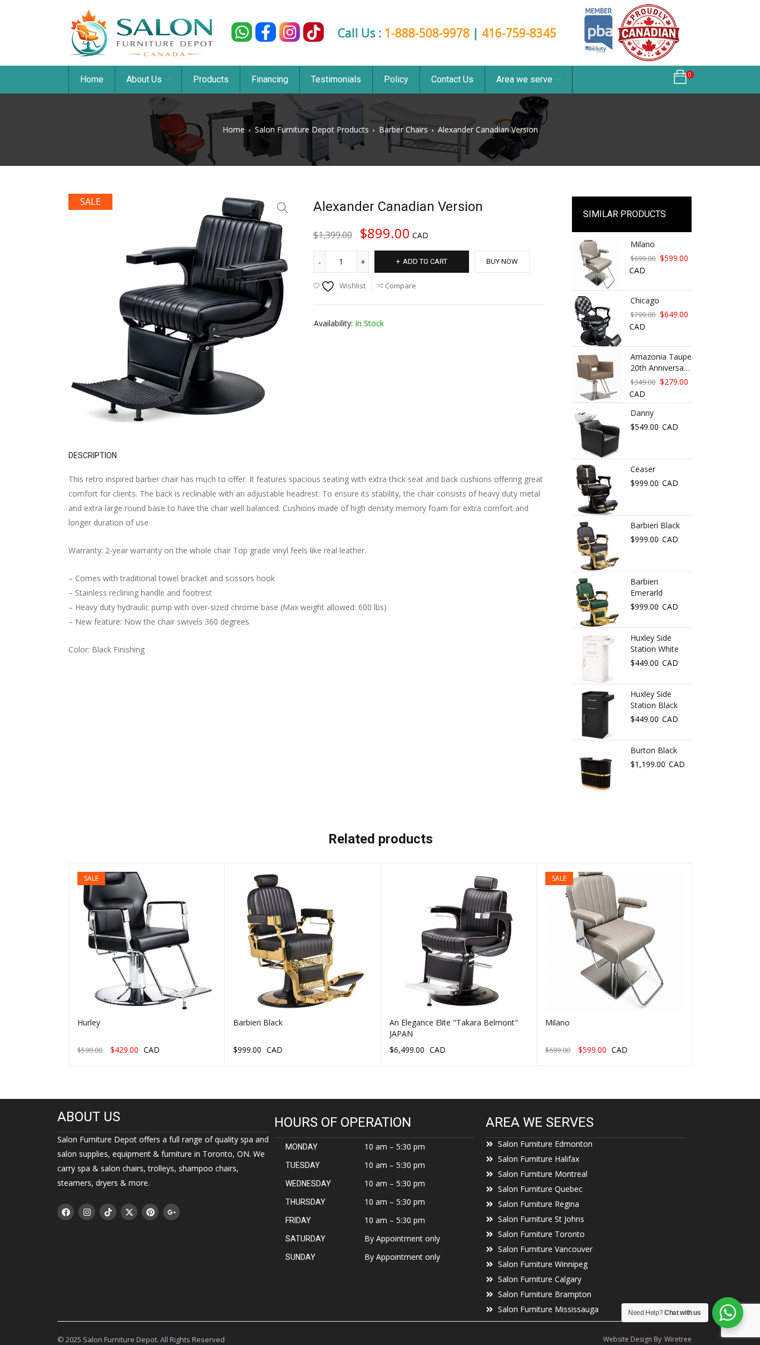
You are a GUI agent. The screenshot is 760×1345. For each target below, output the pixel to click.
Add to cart (425, 261)
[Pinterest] (150, 1212)
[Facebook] (65, 1212)
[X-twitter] (129, 1212)
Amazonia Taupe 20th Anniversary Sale (661, 362)
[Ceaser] (597, 490)
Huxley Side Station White (654, 643)
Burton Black (653, 750)
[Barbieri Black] (597, 546)
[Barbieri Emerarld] (597, 602)
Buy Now (502, 261)
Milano (642, 244)
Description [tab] (92, 455)
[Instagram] (86, 1212)
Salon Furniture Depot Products (312, 129)
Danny (642, 413)
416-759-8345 (519, 33)
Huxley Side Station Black (654, 699)
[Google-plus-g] (171, 1212)
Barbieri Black (655, 525)
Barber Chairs (403, 129)
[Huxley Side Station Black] (597, 715)
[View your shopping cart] (680, 80)
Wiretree (678, 1339)
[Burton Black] (597, 771)
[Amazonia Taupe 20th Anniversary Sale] (597, 377)
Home (234, 129)
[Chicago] (597, 321)
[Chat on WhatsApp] (241, 32)
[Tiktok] (108, 1212)
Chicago (644, 300)
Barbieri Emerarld (646, 587)
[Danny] (597, 434)
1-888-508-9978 (427, 33)
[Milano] (597, 265)
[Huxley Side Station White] (597, 659)
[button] (282, 207)
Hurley (88, 1022)
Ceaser (642, 469)
